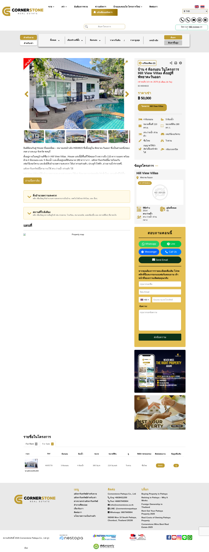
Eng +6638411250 (118, 497)
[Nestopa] (71, 537)
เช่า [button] (63, 7)
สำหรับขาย (28, 37)
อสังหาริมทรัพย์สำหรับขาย (85, 494)
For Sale (47, 444)
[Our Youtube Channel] (174, 539)
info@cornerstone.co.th (122, 505)
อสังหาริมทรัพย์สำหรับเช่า (85, 497)
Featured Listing (39, 121)
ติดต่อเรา (78, 512)
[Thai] (202, 6)
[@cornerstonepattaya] (199, 19)
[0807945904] (205, 19)
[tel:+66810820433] (187, 19)
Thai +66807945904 (119, 501)
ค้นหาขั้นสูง (173, 43)
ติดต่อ (160, 466)
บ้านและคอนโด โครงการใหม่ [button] (127, 7)
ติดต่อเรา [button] (153, 7)
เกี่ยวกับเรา (78, 508)
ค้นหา (173, 37)
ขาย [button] (50, 7)
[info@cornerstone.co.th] (193, 19)
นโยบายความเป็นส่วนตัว (85, 516)
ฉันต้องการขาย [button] (81, 7)
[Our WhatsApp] (189, 539)
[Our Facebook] (168, 539)
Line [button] (172, 243)
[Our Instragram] (179, 539)
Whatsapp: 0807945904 (121, 512)
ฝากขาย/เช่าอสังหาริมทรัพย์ (86, 501)
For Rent (31, 444)
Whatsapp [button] (150, 243)
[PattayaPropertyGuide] (104, 537)
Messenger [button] (151, 251)
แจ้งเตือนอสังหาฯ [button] (104, 12)
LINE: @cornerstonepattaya (123, 508)
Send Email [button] (161, 260)
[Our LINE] (184, 539)
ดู (176, 466)
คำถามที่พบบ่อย (80, 505)
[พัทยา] (75, 45)
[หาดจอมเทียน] (75, 48)
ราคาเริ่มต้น (115, 40)
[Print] (175, 63)
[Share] (171, 63)
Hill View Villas (156, 106)
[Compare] (180, 63)
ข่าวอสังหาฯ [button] (100, 7)
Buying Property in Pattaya (154, 494)
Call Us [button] (173, 251)
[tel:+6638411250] (182, 19)
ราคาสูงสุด (135, 40)
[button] (55, 40)
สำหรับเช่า (28, 43)
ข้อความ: (141, 306)
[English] (196, 6)
